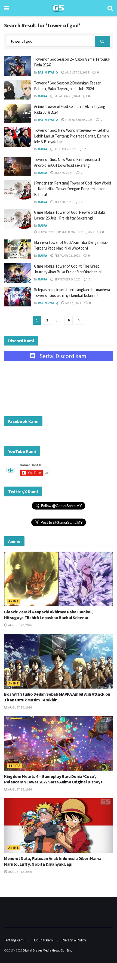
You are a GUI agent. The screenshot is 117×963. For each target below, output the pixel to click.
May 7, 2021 (73, 303)
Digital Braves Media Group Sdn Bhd (48, 950)
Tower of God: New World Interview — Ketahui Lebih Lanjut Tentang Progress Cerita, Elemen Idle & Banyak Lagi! (71, 136)
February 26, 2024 (67, 96)
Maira (42, 96)
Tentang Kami (14, 940)
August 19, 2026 (20, 707)
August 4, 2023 (65, 149)
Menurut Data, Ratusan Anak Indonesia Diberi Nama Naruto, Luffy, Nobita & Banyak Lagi (52, 861)
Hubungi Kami (43, 940)
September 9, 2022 (67, 279)
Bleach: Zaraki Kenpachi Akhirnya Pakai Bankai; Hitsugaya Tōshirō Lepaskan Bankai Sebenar (48, 614)
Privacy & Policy (74, 940)
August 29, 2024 (77, 72)
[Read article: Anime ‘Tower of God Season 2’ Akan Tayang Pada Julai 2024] (17, 113)
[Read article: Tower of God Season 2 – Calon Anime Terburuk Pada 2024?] (17, 66)
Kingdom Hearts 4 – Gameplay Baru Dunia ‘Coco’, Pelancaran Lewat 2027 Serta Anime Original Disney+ (53, 779)
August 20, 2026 (20, 625)
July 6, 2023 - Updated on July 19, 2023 (66, 232)
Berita (14, 766)
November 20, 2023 (79, 120)
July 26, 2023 (63, 173)
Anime (13, 601)
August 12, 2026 (20, 872)
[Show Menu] (6, 8)
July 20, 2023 (63, 202)
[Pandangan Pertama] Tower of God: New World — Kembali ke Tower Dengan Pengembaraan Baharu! (72, 188)
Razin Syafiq (48, 72)
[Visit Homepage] (58, 8)
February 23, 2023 (67, 255)
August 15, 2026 (20, 789)
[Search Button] (110, 8)
